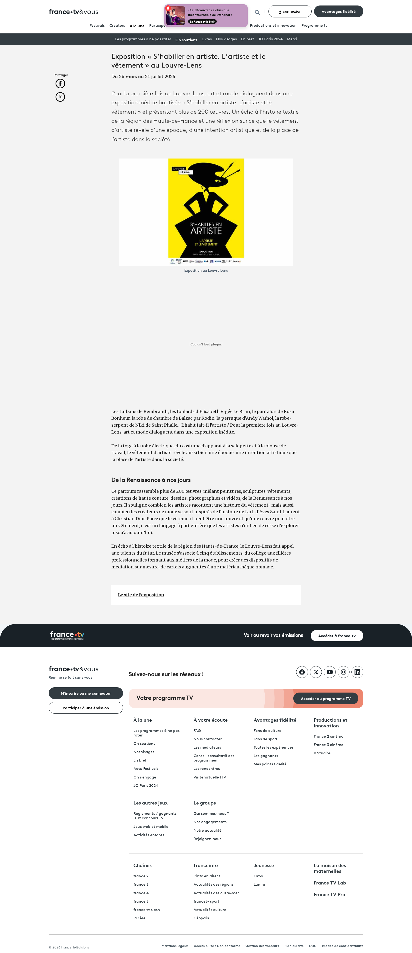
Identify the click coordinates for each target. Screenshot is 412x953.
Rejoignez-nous (207, 839)
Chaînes (143, 865)
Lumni (259, 885)
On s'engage (145, 777)
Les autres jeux (151, 802)
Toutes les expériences (274, 748)
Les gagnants (266, 756)
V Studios (322, 753)
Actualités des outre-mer (216, 893)
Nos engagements (210, 822)
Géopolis (201, 918)
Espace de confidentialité (342, 945)
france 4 (141, 893)
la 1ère (139, 918)
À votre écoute (211, 719)
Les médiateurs (207, 748)
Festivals (97, 26)
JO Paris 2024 (270, 39)
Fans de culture (267, 731)
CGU (313, 945)
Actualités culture (210, 910)
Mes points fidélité (270, 764)
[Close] (246, 5)
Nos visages (226, 39)
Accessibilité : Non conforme (217, 945)
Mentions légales (175, 945)
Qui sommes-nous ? (211, 814)
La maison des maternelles (330, 868)
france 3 (141, 885)
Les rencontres (207, 769)
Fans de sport (266, 739)
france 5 (141, 902)
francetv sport (206, 902)
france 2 (141, 876)
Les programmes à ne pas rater (143, 39)
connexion (292, 11)
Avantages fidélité (339, 11)
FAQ (197, 731)
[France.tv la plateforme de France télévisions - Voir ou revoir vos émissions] (67, 635)
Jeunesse (264, 865)
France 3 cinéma (329, 745)
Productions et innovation (273, 26)
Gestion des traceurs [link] (262, 945)
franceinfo (206, 865)
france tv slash (147, 910)
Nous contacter (208, 739)
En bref (247, 39)
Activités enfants (149, 835)
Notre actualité (207, 831)
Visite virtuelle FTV (210, 777)
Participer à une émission (86, 707)
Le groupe (205, 802)
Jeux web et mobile (151, 827)
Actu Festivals (146, 769)
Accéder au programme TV (326, 698)
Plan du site (294, 945)
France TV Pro (329, 894)
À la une (137, 25)
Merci (292, 39)
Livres (207, 39)
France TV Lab (330, 882)
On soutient (186, 39)
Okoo (258, 876)
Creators (117, 26)
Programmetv (314, 26)
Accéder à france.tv (337, 635)
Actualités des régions (213, 885)
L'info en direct (207, 876)
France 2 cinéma (329, 737)
